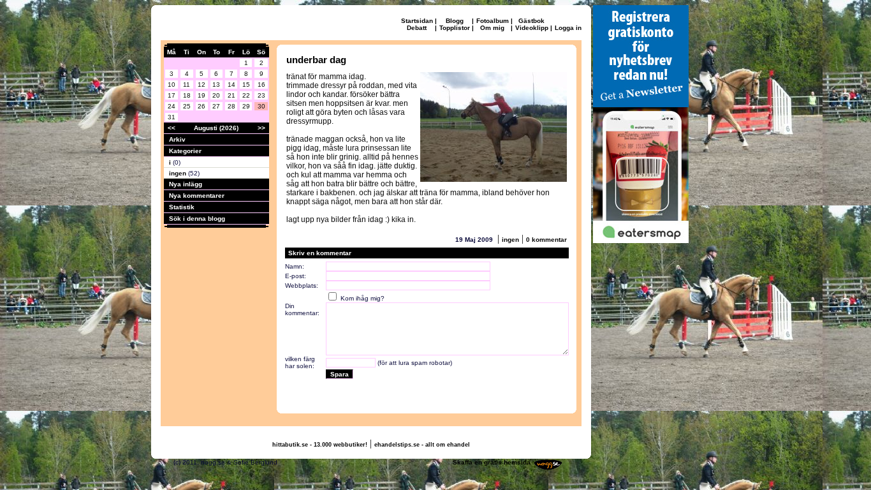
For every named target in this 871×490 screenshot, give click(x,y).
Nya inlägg (185, 184)
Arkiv (177, 139)
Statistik (181, 207)
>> (261, 127)
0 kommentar (546, 239)
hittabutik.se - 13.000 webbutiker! (319, 445)
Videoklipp (531, 27)
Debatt (417, 27)
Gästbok (531, 20)
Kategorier (185, 150)
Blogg (455, 20)
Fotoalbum (492, 20)
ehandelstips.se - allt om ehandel (422, 445)
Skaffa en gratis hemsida (492, 462)
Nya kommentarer (196, 195)
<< (171, 127)
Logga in (568, 27)
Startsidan (417, 20)
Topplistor (454, 27)
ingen (178, 173)
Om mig (492, 27)
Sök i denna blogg (197, 218)
